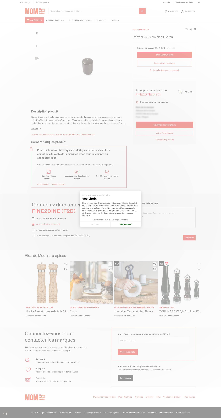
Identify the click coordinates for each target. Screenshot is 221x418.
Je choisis (95, 224)
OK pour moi (125, 224)
